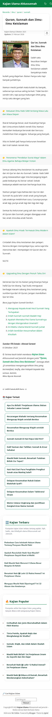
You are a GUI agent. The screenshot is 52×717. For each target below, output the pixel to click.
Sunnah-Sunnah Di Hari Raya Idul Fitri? (25, 439)
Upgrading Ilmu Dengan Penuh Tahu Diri (26, 273)
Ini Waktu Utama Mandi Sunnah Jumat (26, 327)
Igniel (46, 713)
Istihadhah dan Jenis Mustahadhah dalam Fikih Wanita (27, 624)
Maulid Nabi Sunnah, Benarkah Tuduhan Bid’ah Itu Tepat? (26, 459)
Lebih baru (19, 389)
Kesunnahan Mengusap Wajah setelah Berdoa (25, 429)
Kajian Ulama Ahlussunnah (20, 3)
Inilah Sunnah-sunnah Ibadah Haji (24, 315)
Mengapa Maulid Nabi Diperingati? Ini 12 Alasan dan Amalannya (22, 585)
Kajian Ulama (23, 707)
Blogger (32, 713)
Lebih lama (10, 389)
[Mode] (45, 3)
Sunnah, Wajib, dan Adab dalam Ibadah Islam (25, 645)
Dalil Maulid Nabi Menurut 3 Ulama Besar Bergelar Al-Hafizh (22, 564)
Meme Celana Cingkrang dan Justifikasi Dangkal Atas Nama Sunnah (26, 504)
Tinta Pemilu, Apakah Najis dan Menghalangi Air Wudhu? (22, 634)
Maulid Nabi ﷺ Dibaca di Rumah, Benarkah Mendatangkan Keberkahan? (27, 676)
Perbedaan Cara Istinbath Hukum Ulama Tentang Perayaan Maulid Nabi (22, 543)
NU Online (15, 713)
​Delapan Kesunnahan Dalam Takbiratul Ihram (25, 493)
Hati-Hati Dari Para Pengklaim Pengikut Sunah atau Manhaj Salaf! (26, 471)
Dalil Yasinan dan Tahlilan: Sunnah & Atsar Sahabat (27, 448)
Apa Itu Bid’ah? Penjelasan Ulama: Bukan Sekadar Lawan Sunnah (26, 407)
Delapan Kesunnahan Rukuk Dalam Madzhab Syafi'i (23, 482)
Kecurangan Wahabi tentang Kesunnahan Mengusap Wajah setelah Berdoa (27, 418)
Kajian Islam (38, 354)
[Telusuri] (51, 3)
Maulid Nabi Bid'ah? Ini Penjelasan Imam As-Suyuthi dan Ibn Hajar (26, 655)
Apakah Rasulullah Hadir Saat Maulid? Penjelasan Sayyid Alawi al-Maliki (21, 554)
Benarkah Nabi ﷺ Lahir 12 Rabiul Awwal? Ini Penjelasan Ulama (24, 574)
